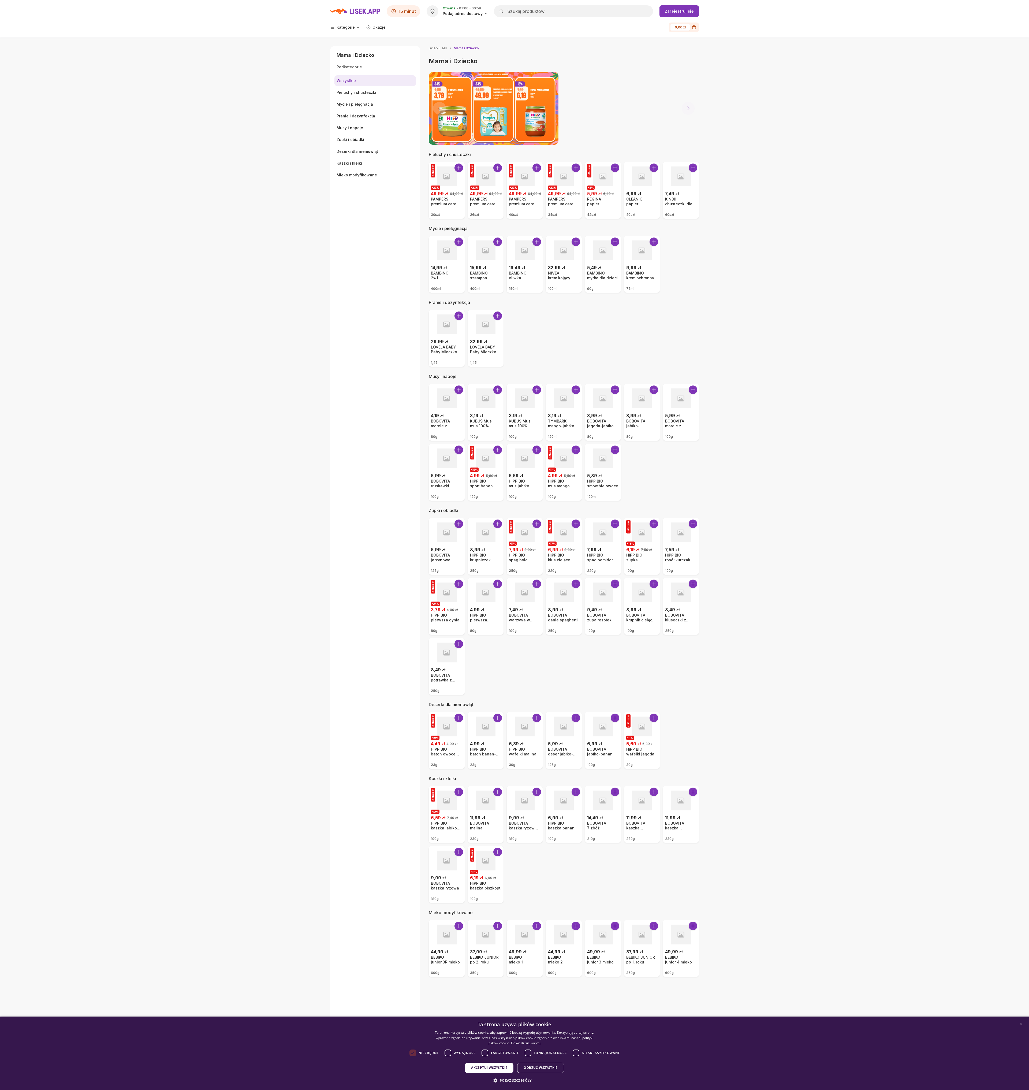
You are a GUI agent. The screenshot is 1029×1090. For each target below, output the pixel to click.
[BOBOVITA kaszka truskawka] (642, 814)
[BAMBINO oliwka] (525, 264)
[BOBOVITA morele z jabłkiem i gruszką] (681, 412)
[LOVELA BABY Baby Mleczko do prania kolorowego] (486, 338)
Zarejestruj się (679, 11)
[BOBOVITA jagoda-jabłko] (603, 412)
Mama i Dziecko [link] (466, 48)
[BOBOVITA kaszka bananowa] (681, 814)
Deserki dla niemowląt (451, 704)
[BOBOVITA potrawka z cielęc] (447, 666)
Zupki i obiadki (443, 510)
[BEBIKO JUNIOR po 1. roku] (642, 948)
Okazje (379, 27)
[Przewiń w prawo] (688, 108)
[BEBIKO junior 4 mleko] (681, 948)
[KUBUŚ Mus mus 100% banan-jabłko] (486, 412)
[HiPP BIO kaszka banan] (564, 814)
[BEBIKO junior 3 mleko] (603, 948)
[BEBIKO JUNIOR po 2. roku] (486, 948)
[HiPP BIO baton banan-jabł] (486, 740)
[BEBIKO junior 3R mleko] (447, 948)
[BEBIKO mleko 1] (525, 948)
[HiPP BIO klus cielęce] (564, 546)
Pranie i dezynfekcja (449, 302)
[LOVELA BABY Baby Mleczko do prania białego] (447, 338)
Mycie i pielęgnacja (448, 228)
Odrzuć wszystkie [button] (540, 1067)
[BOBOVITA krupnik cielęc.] (642, 606)
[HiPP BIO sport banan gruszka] (486, 472)
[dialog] (514, 1053)
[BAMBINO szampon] (486, 264)
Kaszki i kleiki (442, 778)
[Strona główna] (355, 11)
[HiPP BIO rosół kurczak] (681, 546)
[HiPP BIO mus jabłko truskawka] (525, 472)
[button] (514, 1080)
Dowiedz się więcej (525, 1043)
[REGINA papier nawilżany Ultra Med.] (603, 190)
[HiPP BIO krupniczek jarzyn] (486, 546)
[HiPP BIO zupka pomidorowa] (642, 546)
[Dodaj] (458, 168)
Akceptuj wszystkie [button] (489, 1067)
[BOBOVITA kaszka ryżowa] (447, 874)
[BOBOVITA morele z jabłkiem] (447, 412)
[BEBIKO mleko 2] (564, 948)
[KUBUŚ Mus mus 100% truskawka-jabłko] (525, 412)
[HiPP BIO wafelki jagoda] (642, 740)
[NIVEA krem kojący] (564, 264)
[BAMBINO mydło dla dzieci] (603, 264)
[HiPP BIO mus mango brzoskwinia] (564, 472)
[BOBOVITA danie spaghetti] (564, 606)
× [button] (1021, 1024)
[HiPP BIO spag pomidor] (603, 546)
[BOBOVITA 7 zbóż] (603, 814)
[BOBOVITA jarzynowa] (447, 546)
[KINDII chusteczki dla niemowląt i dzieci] (681, 190)
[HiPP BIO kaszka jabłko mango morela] (447, 814)
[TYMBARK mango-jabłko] (564, 412)
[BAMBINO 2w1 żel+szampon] (447, 264)
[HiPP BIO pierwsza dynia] (447, 606)
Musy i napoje (443, 376)
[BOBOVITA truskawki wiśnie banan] (447, 472)
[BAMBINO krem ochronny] (642, 264)
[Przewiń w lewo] (439, 108)
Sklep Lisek (438, 48)
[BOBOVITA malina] (486, 814)
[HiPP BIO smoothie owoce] (603, 472)
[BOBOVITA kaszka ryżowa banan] (525, 814)
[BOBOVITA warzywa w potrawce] (525, 606)
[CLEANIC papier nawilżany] (642, 190)
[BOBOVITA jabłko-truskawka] (642, 412)
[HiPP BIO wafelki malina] (525, 740)
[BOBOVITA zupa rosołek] (603, 606)
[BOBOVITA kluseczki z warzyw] (681, 606)
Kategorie (346, 27)
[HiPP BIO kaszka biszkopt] (486, 874)
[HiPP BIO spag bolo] (525, 546)
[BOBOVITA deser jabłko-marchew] (564, 740)
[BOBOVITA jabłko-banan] (603, 740)
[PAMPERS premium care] (447, 190)
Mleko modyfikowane (451, 912)
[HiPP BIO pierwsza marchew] (486, 606)
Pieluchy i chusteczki (450, 154)
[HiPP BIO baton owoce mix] (447, 740)
